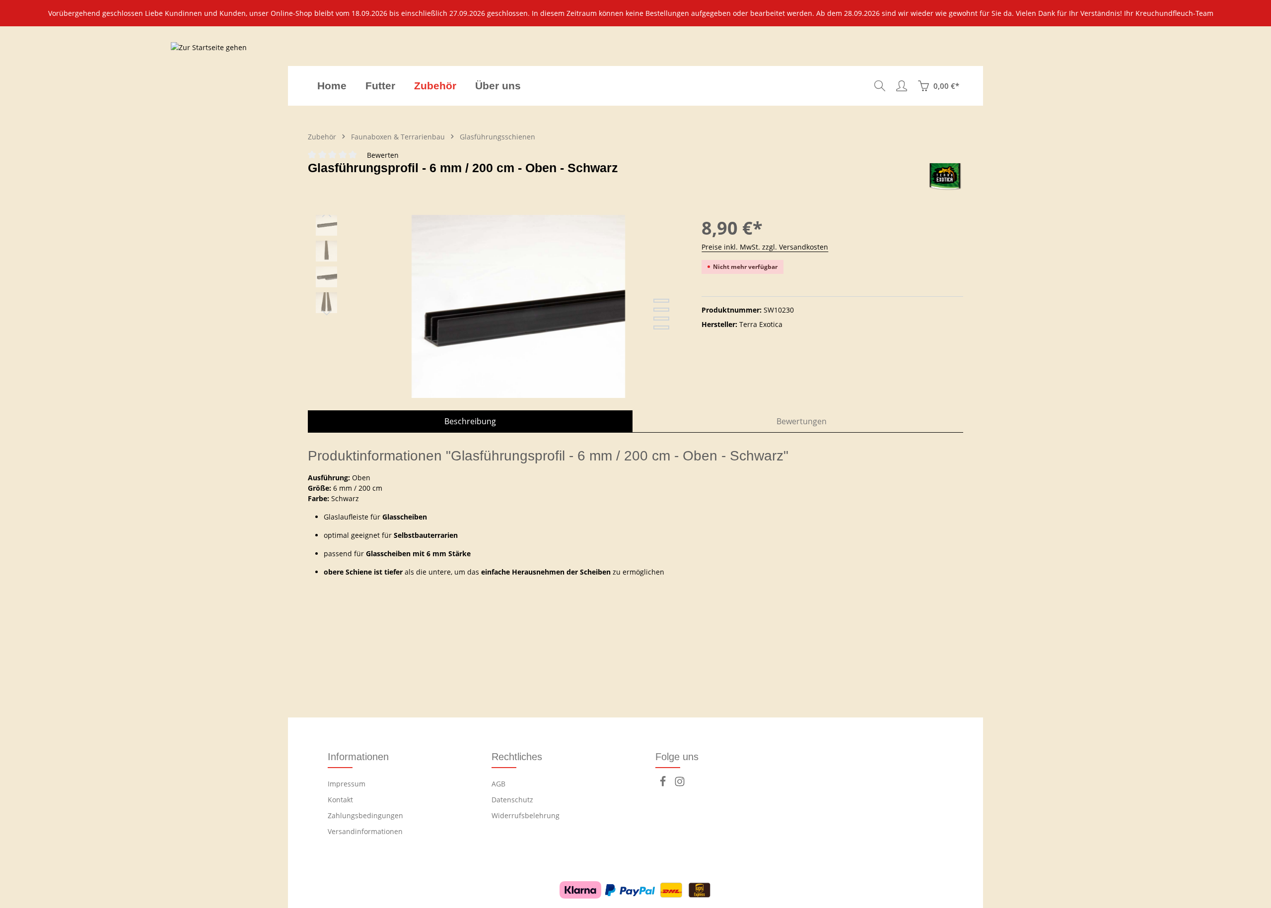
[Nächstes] (326, 313)
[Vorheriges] (326, 214)
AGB (498, 783)
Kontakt (340, 799)
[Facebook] (663, 784)
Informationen (358, 756)
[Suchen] (880, 86)
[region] (635, 13)
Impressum (346, 783)
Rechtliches (517, 756)
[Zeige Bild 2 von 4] (661, 310)
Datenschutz (512, 799)
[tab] (470, 421)
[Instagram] (679, 784)
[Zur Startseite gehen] (208, 85)
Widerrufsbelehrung (526, 815)
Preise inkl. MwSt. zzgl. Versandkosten (765, 247)
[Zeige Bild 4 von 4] (661, 327)
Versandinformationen (365, 831)
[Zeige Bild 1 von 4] (661, 301)
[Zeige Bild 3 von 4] (661, 319)
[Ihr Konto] (902, 86)
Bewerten (383, 155)
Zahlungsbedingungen (365, 815)
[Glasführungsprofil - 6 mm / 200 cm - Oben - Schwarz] (518, 321)
